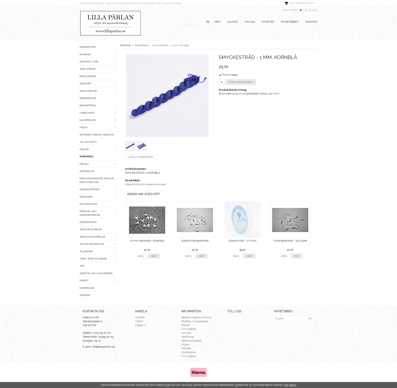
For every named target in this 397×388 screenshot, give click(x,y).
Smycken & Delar (91, 229)
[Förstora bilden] (167, 95)
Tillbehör (86, 251)
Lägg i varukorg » (241, 82)
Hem (217, 21)
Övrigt (84, 280)
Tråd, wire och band (93, 258)
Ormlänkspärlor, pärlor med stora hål (97, 180)
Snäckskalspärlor (92, 236)
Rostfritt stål (89, 61)
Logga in (140, 325)
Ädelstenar (88, 68)
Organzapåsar (89, 189)
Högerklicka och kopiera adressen (145, 184)
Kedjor (84, 149)
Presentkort (88, 222)
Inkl (305, 10)
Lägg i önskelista (140, 156)
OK (310, 318)
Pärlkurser (188, 336)
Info (141, 256)
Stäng (292, 384)
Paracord (86, 196)
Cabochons (87, 112)
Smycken (85, 83)
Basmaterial (88, 105)
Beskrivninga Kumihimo (196, 317)
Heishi (83, 127)
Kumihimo (86, 156)
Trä (82, 265)
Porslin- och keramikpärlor (90, 213)
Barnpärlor (88, 98)
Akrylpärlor (88, 91)
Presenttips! (88, 47)
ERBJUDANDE (88, 76)
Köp (154, 256)
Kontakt (311, 21)
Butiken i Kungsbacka (195, 321)
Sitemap (85, 295)
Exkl (314, 10)
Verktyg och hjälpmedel (96, 273)
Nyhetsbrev (290, 21)
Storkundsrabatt (191, 340)
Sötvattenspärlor (92, 244)
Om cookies (189, 328)
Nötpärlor (87, 171)
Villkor (232, 21)
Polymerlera (88, 204)
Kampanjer (87, 288)
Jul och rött (88, 141)
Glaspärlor (88, 120)
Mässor (186, 325)
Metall (84, 164)
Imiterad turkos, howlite (97, 134)
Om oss (250, 21)
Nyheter (268, 21)
